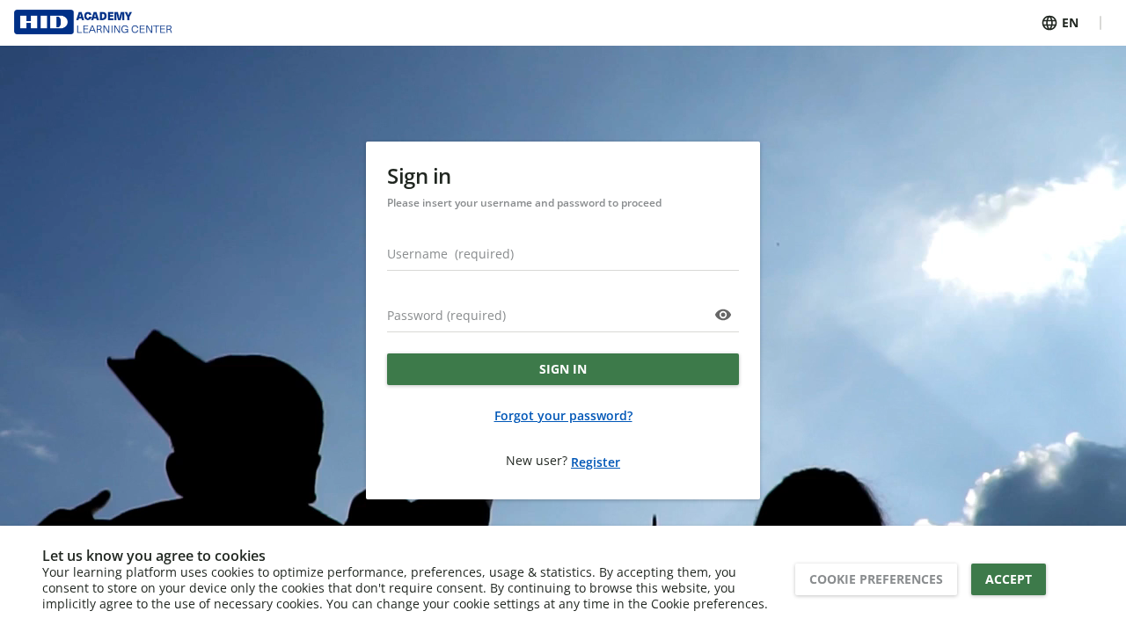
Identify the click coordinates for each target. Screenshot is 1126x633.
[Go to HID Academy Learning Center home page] (97, 23)
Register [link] (595, 462)
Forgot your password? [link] (563, 415)
